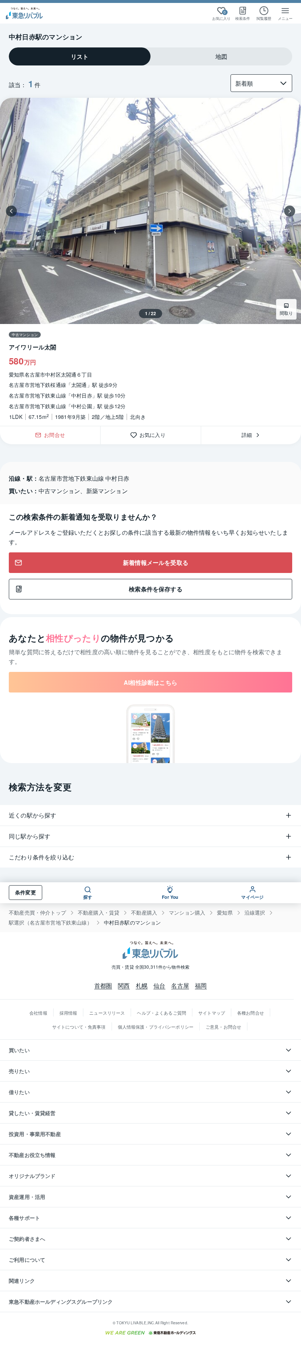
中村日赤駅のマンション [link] (132, 922)
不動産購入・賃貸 (98, 912)
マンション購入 (187, 912)
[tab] (79, 56)
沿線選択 (254, 912)
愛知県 (225, 912)
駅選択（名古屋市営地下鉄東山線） (50, 922)
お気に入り (155, 435)
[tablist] (150, 56)
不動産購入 (144, 912)
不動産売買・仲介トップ (37, 912)
